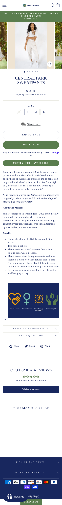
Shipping (19, 94)
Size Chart (34, 124)
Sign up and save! (30, 462)
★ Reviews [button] (31, 502)
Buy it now (31, 145)
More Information (30, 473)
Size (31, 106)
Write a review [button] (31, 389)
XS (19, 112)
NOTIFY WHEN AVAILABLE (31, 163)
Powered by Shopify (31, 496)
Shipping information (31, 329)
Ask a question (31, 336)
